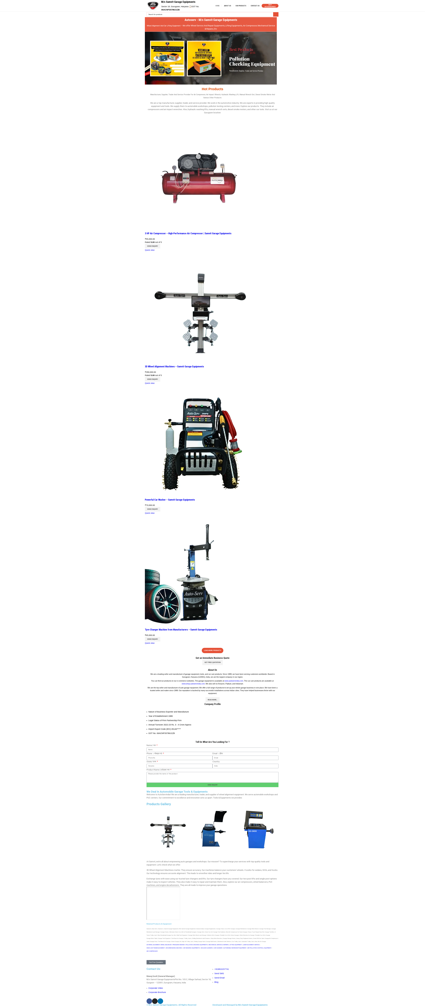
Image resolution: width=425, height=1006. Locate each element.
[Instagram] (155, 1001)
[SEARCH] (275, 14)
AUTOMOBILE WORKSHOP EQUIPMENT (234, 948)
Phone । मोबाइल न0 (155, 753)
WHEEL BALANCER (166, 944)
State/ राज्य (151, 761)
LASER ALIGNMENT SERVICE (251, 944)
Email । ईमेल (217, 753)
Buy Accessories (270, 6)
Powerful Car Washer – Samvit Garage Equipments (170, 499)
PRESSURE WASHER (179, 944)
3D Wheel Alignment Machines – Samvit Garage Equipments (174, 366)
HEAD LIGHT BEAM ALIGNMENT (156, 948)
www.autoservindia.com (233, 681)
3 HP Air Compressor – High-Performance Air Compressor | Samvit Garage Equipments (188, 233)
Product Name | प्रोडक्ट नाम (158, 770)
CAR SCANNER (218, 948)
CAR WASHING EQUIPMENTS (191, 948)
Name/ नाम (151, 745)
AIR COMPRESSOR (152, 951)
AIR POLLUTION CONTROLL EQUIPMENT (259, 948)
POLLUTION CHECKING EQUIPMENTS (197, 944)
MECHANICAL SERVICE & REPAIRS (219, 944)
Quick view (150, 250)
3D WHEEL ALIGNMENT (153, 944)
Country (216, 761)
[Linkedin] (160, 1001)
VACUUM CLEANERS (207, 948)
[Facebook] (149, 1001)
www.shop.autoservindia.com (193, 684)
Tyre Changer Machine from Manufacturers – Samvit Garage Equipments (181, 629)
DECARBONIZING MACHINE (174, 948)
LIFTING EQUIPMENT (236, 944)
